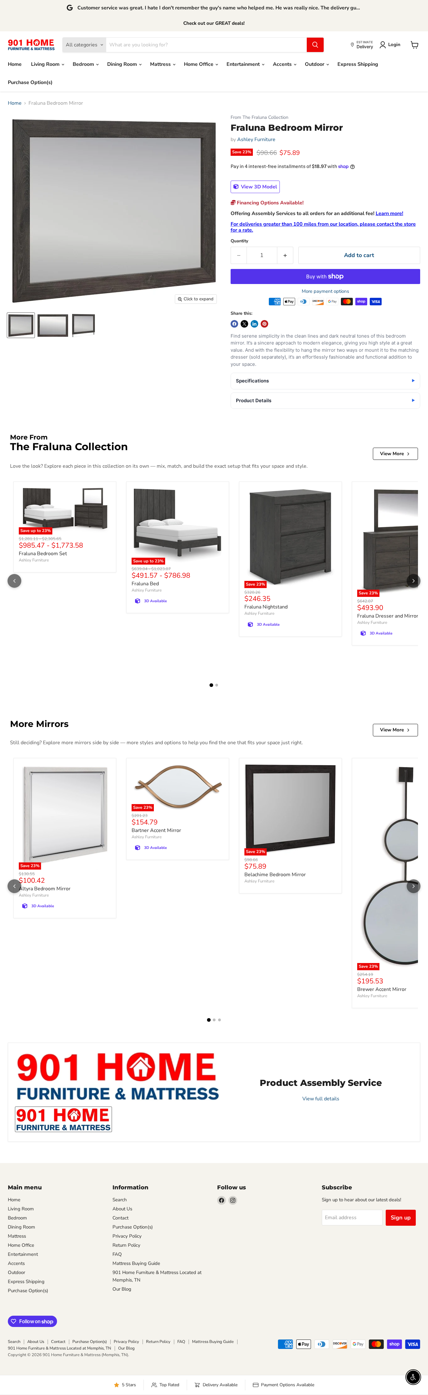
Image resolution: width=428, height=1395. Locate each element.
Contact (120, 1218)
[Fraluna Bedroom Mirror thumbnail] (20, 325)
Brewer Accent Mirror (381, 989)
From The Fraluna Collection (259, 117)
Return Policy (126, 1245)
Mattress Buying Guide (136, 1263)
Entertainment (244, 64)
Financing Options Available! (270, 202)
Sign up (401, 1217)
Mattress (161, 64)
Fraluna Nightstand (266, 606)
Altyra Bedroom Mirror (44, 888)
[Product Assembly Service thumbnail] (63, 1119)
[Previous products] (14, 581)
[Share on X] (244, 324)
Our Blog (121, 1289)
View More (392, 453)
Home (15, 64)
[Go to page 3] (219, 1020)
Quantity (239, 241)
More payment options (325, 291)
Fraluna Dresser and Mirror (387, 616)
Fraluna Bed (145, 583)
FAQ (117, 1254)
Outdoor (315, 64)
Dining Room (122, 64)
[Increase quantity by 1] (285, 255)
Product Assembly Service (321, 1082)
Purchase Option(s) (30, 82)
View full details (320, 1099)
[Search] (315, 45)
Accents (283, 64)
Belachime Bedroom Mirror (275, 874)
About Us (122, 1209)
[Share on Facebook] (234, 324)
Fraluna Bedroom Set (43, 553)
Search (119, 1200)
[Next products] (413, 581)
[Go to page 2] (216, 685)
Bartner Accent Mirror (156, 830)
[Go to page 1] (211, 685)
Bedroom (84, 64)
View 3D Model (258, 186)
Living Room (46, 64)
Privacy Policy (127, 1236)
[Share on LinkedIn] (254, 324)
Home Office (199, 64)
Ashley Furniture (256, 139)
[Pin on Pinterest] (264, 324)
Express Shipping (357, 64)
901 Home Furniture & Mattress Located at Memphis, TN (59, 1348)
